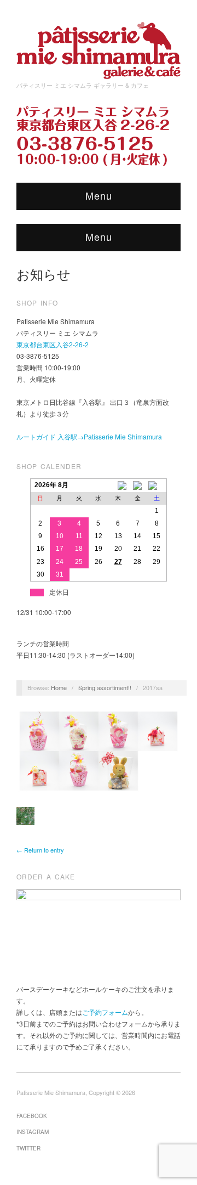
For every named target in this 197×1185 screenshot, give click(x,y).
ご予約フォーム (105, 1012)
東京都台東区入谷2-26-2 (52, 344)
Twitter (28, 1148)
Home (59, 687)
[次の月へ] (157, 485)
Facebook (31, 1116)
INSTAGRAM (32, 1132)
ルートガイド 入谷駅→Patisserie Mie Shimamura (89, 436)
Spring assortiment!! (104, 687)
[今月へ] (137, 485)
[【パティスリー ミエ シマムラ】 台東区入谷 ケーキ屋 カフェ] (98, 47)
